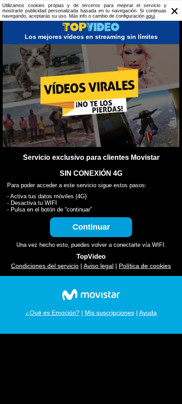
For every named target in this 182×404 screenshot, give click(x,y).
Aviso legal (98, 265)
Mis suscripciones (109, 312)
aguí (150, 16)
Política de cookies (145, 265)
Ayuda (148, 312)
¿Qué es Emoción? (53, 312)
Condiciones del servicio (45, 265)
